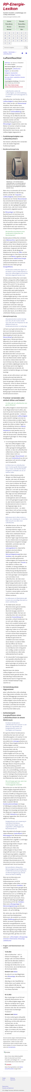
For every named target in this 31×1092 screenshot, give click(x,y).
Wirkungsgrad (7, 835)
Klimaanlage (21, 939)
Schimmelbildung (16, 112)
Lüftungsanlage (14, 904)
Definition (7, 62)
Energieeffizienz (8, 267)
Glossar (9, 27)
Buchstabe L (12, 52)
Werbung (12, 1078)
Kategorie (7, 73)
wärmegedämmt (11, 548)
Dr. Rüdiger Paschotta (14, 75)
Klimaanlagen (7, 124)
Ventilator (9, 556)
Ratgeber (21, 21)
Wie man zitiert (9, 77)
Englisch (7, 71)
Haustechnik (14, 73)
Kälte (20, 252)
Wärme (13, 256)
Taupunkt (18, 195)
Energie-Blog (21, 24)
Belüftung (11, 919)
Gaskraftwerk (18, 833)
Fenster (23, 562)
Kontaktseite (11, 1047)
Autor (15, 972)
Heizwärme (6, 430)
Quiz (22, 29)
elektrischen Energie (20, 258)
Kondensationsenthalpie (10, 804)
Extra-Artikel (9, 24)
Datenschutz (5, 1086)
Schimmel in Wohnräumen (10, 939)
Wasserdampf (22, 103)
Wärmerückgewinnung (12, 554)
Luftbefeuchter (16, 68)
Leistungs (16, 741)
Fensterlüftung (16, 617)
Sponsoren (12, 1080)
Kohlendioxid (16, 458)
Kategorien (22, 27)
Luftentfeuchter (7, 54)
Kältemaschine (10, 240)
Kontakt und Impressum (8, 1088)
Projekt (4, 1078)
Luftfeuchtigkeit (8, 101)
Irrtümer (9, 29)
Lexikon (9, 21)
